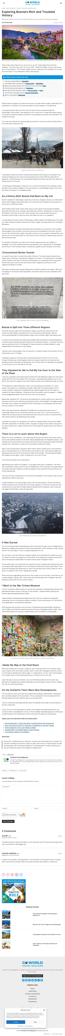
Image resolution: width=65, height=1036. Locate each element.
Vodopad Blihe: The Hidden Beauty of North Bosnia (22, 730)
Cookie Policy (21, 1026)
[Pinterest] (29, 980)
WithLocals (21, 95)
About (4, 754)
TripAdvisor (29, 88)
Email (36, 808)
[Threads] (38, 980)
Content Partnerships (32, 994)
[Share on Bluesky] (21, 874)
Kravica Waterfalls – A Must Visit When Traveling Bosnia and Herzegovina (29, 723)
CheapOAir (25, 81)
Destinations (11, 8)
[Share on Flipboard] (12, 874)
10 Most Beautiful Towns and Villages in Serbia (20, 727)
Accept (16, 1022)
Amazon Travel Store (31, 93)
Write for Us (47, 1034)
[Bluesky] (35, 980)
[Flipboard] (41, 980)
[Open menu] (61, 3)
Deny (35, 1022)
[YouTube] (32, 980)
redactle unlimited (9, 853)
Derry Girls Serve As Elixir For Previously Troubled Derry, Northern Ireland (29, 725)
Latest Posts (10, 754)
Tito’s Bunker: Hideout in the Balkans (17, 732)
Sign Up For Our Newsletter (32, 976)
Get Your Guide (32, 90)
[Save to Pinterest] (7, 874)
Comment (6, 786)
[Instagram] (26, 980)
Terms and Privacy (29, 1026)
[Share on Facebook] (3, 874)
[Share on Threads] (16, 874)
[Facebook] (23, 980)
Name (5, 808)
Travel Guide (22, 770)
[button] (44, 1010)
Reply (60, 836)
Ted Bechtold (8, 22)
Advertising (32, 991)
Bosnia (5, 770)
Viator (44, 86)
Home (3, 8)
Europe (19, 8)
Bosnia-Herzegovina (29, 8)
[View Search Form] (3, 3)
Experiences (32, 1001)
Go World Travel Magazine (19, 757)
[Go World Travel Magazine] (6, 760)
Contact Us (32, 996)
